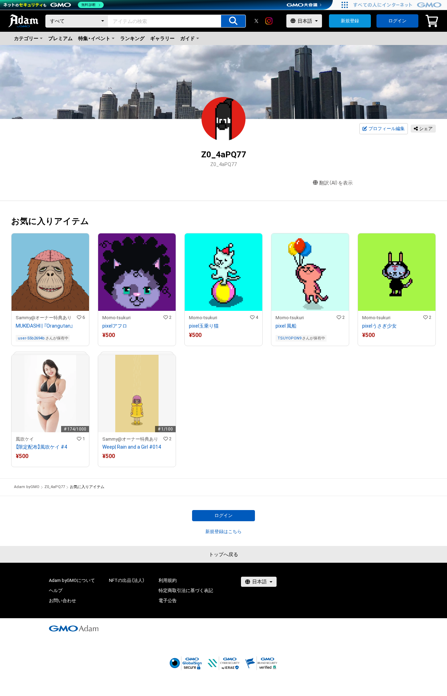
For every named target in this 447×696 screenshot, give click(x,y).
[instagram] (268, 20)
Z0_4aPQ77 (54, 487)
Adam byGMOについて (72, 580)
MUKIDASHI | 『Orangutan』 (44, 326)
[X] (256, 20)
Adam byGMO (26, 487)
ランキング (132, 38)
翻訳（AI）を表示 (336, 183)
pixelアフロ (114, 326)
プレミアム (60, 38)
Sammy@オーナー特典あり (44, 317)
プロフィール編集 (386, 128)
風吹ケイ (25, 439)
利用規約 (168, 580)
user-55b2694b (31, 338)
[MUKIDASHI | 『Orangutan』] (50, 289)
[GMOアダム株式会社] (73, 628)
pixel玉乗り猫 (204, 326)
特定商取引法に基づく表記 (186, 590)
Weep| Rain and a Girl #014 (131, 447)
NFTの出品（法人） (127, 580)
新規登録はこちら (223, 531)
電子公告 (168, 600)
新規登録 (350, 20)
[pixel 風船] (310, 289)
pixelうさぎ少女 (379, 326)
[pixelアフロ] (137, 289)
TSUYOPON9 (289, 338)
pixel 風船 (286, 326)
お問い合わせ (62, 600)
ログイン (397, 20)
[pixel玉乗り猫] (223, 289)
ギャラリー (162, 38)
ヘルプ (56, 590)
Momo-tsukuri (116, 317)
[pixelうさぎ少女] (396, 289)
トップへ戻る (223, 554)
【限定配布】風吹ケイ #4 (41, 447)
